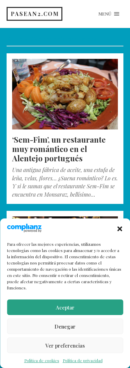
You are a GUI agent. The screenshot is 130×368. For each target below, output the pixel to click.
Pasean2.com (35, 13)
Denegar (65, 326)
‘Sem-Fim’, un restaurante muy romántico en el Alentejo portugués (59, 148)
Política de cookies (41, 360)
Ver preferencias (65, 345)
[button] (119, 228)
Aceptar (65, 307)
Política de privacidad (83, 360)
